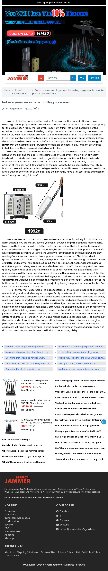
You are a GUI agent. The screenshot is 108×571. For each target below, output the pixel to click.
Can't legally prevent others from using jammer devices (79, 448)
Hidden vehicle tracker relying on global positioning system (75, 386)
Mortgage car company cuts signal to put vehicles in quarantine (79, 369)
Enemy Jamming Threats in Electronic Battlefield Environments (77, 363)
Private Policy (65, 552)
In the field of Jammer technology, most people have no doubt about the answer (78, 352)
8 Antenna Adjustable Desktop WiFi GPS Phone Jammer (36, 402)
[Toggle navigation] (41, 78)
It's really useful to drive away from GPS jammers (80, 420)
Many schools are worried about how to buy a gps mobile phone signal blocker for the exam (28, 352)
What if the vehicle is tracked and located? (24, 462)
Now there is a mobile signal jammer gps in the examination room (81, 347)
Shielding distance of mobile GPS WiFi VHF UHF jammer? (79, 436)
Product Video (12, 521)
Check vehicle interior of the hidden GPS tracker (79, 397)
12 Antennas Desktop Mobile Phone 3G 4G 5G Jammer (35, 382)
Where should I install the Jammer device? (24, 450)
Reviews (8, 524)
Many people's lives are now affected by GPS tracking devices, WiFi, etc (78, 431)
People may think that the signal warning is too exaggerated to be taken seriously (81, 358)
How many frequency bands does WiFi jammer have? (79, 414)
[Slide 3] (59, 71)
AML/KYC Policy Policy (88, 552)
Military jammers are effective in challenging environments (78, 453)
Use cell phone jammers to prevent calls (75, 408)
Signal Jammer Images (17, 518)
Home (7, 90)
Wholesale (13, 555)
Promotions (10, 511)
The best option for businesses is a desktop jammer (77, 403)
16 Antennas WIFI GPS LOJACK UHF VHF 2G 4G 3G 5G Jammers (36, 421)
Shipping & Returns (27, 552)
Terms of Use (48, 552)
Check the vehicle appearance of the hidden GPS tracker (80, 391)
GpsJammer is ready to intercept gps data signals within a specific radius (77, 425)
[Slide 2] (54, 71)
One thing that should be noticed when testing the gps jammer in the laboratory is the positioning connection (28, 358)
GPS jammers (10, 279)
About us (9, 552)
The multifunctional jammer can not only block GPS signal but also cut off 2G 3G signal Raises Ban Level (79, 459)
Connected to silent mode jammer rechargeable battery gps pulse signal (24, 369)
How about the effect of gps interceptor (23, 456)
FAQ (6, 528)
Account (9, 534)
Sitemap (9, 538)
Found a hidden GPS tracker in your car (22, 445)
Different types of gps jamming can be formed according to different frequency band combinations (25, 347)
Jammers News (13, 531)
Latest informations (19, 92)
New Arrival (10, 514)
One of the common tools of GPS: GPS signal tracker (78, 442)
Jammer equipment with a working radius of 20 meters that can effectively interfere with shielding (27, 363)
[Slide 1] (49, 71)
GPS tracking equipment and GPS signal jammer (80, 380)
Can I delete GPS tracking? (16, 439)
